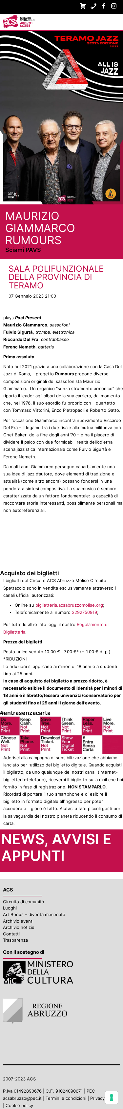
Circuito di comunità (23, 901)
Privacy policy (104, 1098)
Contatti (11, 933)
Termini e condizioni (66, 1098)
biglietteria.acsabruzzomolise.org (69, 605)
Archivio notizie (18, 927)
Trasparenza (15, 940)
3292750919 (84, 612)
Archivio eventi (18, 921)
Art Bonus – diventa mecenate (34, 914)
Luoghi (10, 907)
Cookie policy (19, 1105)
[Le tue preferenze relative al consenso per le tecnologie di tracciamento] (111, 1097)
